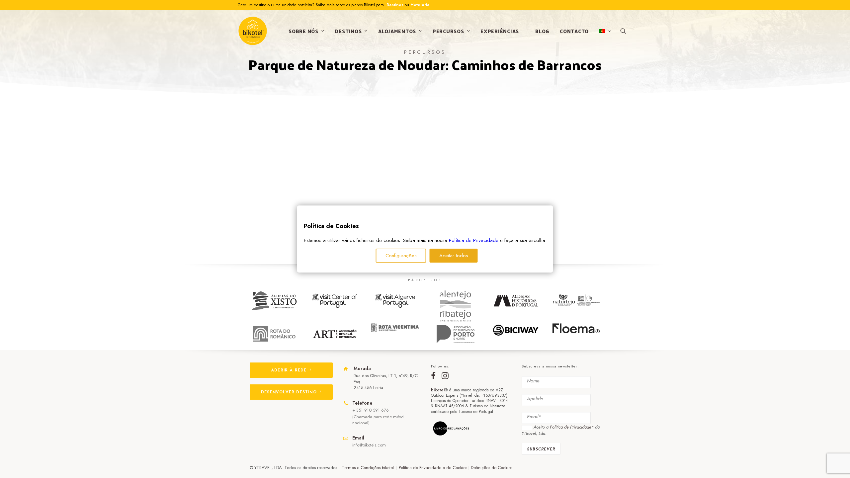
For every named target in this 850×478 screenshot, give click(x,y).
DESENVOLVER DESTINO (289, 392)
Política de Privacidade (473, 240)
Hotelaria (420, 5)
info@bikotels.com (369, 445)
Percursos (448, 31)
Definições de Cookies (491, 467)
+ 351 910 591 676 (370, 410)
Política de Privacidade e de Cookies (433, 467)
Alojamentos (397, 31)
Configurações (401, 255)
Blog (542, 31)
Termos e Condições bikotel (368, 467)
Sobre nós (303, 31)
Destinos (394, 5)
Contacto (574, 31)
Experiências (499, 31)
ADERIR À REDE (289, 370)
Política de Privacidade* (572, 427)
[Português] (604, 31)
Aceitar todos (453, 255)
